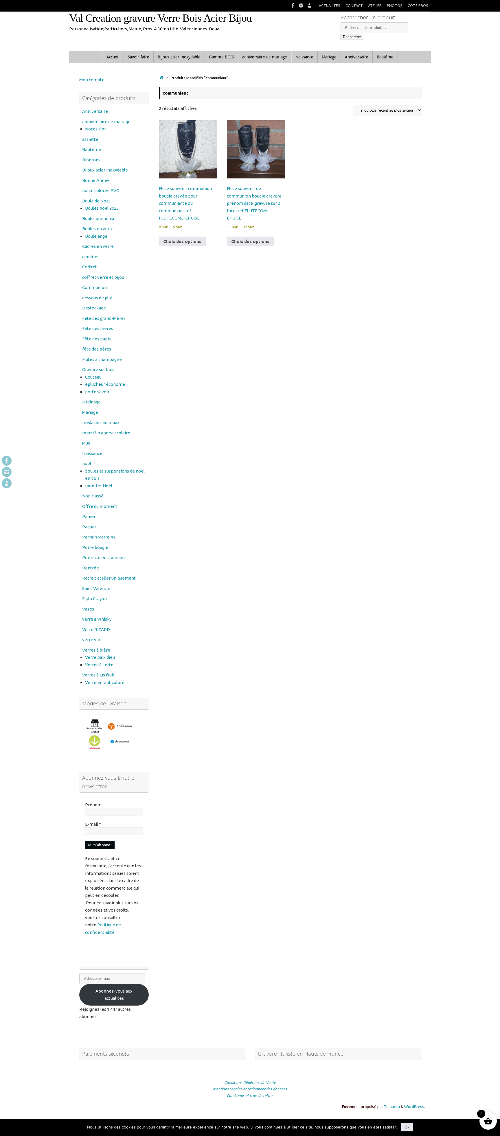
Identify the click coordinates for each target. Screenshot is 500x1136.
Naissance (92, 453)
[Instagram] (301, 5)
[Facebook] (293, 5)
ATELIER (375, 5)
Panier (88, 516)
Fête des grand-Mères (104, 318)
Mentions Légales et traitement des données (250, 1089)
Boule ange (96, 236)
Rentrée (90, 567)
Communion (94, 287)
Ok (407, 1127)
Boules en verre (98, 228)
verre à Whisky (96, 619)
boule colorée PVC (100, 190)
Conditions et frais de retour (250, 1095)
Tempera (392, 1106)
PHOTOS (394, 5)
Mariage (90, 412)
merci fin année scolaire (106, 432)
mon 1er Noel (98, 485)
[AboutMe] (309, 5)
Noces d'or (95, 128)
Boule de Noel (96, 200)
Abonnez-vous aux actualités (114, 995)
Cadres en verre (98, 246)
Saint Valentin (96, 588)
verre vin (91, 639)
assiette (90, 139)
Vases (88, 608)
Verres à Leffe (99, 664)
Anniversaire (95, 111)
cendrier (90, 256)
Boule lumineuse (98, 218)
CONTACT (354, 5)
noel (86, 463)
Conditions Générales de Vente (250, 1082)
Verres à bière (96, 650)
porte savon (97, 391)
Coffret (89, 266)
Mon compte (91, 79)
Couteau (93, 377)
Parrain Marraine (99, 536)
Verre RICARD (96, 629)
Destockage (94, 307)
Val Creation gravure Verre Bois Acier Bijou (160, 18)
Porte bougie (95, 547)
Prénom (93, 804)
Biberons (91, 159)
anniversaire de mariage (106, 121)
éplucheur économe (105, 384)
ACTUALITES (329, 5)
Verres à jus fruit (98, 674)
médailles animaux (101, 422)
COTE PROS (418, 5)
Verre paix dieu (100, 657)
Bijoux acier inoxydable (105, 169)
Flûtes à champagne (102, 359)
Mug (86, 442)
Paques (89, 526)
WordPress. (414, 1106)
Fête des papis (96, 338)
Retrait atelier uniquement (109, 578)
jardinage (91, 401)
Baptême (91, 149)
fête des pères (96, 348)
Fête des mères (97, 328)
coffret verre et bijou (103, 277)
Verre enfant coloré (104, 682)
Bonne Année (96, 180)
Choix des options (182, 241)
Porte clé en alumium (103, 557)
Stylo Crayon (94, 598)
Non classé (93, 495)
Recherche (352, 37)
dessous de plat (97, 297)
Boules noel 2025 (102, 208)
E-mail (93, 824)
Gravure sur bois (98, 369)
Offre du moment (99, 506)
